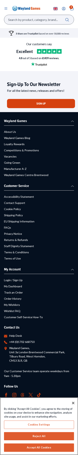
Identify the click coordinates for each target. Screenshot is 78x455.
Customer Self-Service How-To (23, 317)
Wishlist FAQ (12, 311)
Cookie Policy (12, 209)
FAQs (7, 227)
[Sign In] (64, 8)
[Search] (67, 19)
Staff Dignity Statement (19, 246)
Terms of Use (12, 258)
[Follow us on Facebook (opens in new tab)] (6, 394)
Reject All (39, 436)
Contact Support (14, 203)
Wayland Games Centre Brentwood (26, 175)
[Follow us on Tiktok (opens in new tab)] (39, 394)
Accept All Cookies (39, 447)
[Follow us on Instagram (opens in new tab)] (14, 394)
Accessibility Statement (19, 196)
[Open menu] (5, 8)
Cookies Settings (39, 424)
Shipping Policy (13, 215)
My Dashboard (13, 286)
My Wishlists (12, 304)
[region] (39, 426)
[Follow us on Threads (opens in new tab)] (22, 394)
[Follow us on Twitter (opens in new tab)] (31, 394)
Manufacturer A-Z (15, 168)
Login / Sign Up (13, 280)
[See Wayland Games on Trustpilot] (49, 51)
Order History (12, 298)
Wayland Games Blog (17, 138)
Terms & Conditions (16, 252)
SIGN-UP (41, 104)
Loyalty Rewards (14, 144)
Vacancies (10, 156)
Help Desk (15, 335)
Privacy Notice (13, 233)
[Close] (73, 403)
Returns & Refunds (16, 240)
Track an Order (13, 292)
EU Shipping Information (19, 221)
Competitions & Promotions (21, 150)
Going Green (12, 162)
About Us (10, 131)
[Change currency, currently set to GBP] (55, 8)
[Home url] (26, 8)
